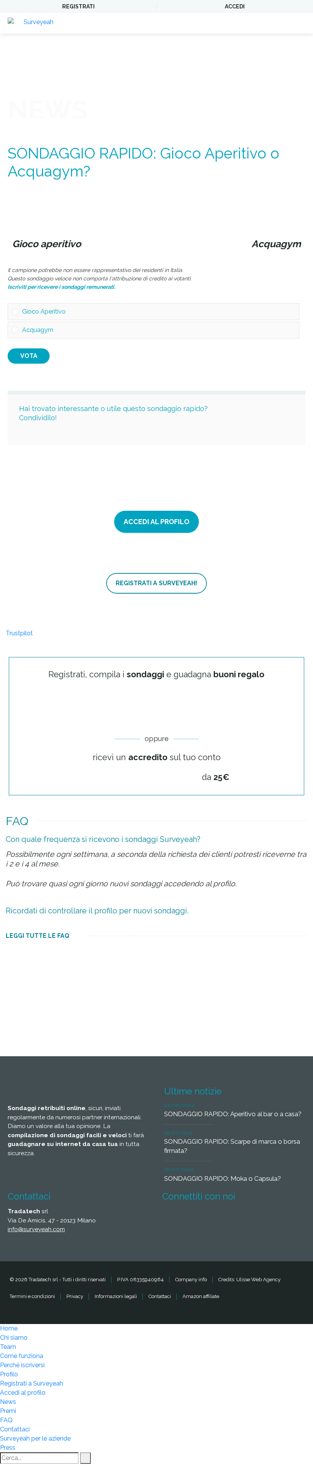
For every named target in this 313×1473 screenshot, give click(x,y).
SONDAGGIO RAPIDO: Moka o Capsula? (222, 1178)
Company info (191, 1279)
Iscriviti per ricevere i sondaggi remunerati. (61, 287)
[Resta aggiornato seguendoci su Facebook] (172, 1219)
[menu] (299, 23)
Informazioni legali (116, 1296)
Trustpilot (19, 633)
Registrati (78, 6)
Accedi (235, 6)
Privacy (74, 1296)
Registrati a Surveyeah (31, 1383)
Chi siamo (13, 1337)
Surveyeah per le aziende (35, 1438)
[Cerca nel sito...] (85, 1458)
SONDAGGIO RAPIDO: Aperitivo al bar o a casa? (233, 1114)
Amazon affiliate (200, 1296)
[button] (159, 312)
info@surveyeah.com (36, 1229)
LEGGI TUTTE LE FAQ (37, 935)
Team (8, 1346)
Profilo (9, 1374)
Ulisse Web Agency (258, 1279)
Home (9, 1328)
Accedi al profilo (22, 1392)
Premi (8, 1411)
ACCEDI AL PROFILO (156, 522)
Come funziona (21, 1356)
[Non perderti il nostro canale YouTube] (285, 1219)
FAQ (6, 1420)
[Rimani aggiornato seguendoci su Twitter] (200, 1219)
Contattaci (159, 1296)
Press (7, 1447)
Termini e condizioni (32, 1296)
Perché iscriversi (22, 1365)
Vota (28, 355)
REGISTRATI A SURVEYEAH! (156, 583)
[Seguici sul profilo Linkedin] (229, 1219)
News (8, 1401)
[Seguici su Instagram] (257, 1219)
